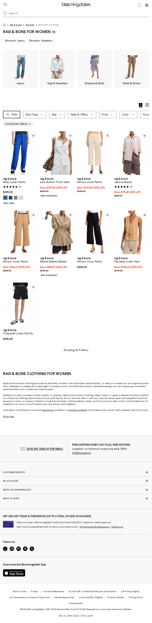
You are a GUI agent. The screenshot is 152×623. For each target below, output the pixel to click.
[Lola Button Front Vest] (57, 153)
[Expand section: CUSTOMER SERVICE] (76, 472)
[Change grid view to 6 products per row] (147, 105)
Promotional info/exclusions (95, 527)
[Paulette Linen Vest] (131, 232)
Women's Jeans (15, 40)
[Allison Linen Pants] (94, 153)
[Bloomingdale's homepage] (5, 25)
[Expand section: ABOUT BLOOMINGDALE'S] (76, 489)
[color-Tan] (16, 198)
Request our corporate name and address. (109, 609)
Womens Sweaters (41, 40)
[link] (20, 190)
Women (30, 24)
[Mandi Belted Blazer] (57, 232)
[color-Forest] (10, 198)
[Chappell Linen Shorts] (20, 304)
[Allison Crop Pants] (94, 232)
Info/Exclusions (81, 452)
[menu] (5, 4)
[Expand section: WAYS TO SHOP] (76, 498)
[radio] (5, 197)
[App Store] (14, 573)
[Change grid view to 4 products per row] (140, 105)
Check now (117, 527)
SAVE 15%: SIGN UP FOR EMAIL (45, 448)
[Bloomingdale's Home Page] (76, 5)
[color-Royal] (5, 198)
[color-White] (21, 198)
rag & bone (16, 24)
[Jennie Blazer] (131, 153)
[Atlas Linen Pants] (20, 153)
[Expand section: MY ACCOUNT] (76, 481)
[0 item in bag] (147, 5)
